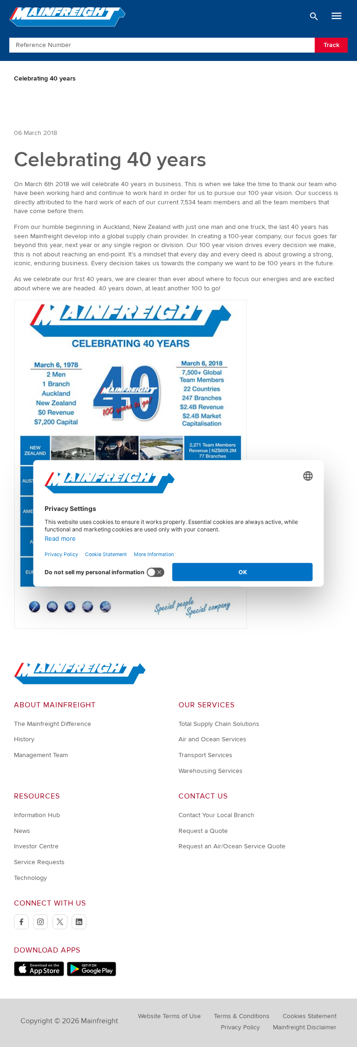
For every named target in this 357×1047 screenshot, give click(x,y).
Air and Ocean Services (212, 739)
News (22, 831)
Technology (30, 878)
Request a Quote (203, 831)
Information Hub (37, 815)
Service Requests (39, 862)
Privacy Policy (240, 1027)
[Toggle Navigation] (336, 16)
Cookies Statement (310, 1016)
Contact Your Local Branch (216, 815)
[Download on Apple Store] (39, 974)
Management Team (41, 755)
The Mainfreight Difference (52, 724)
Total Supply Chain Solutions (218, 724)
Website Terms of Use (169, 1016)
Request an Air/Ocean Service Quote (231, 846)
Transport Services (205, 755)
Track (331, 45)
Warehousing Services (210, 771)
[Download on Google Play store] (91, 974)
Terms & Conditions (242, 1016)
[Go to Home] (80, 682)
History (24, 739)
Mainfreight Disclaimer (305, 1027)
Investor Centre (36, 846)
